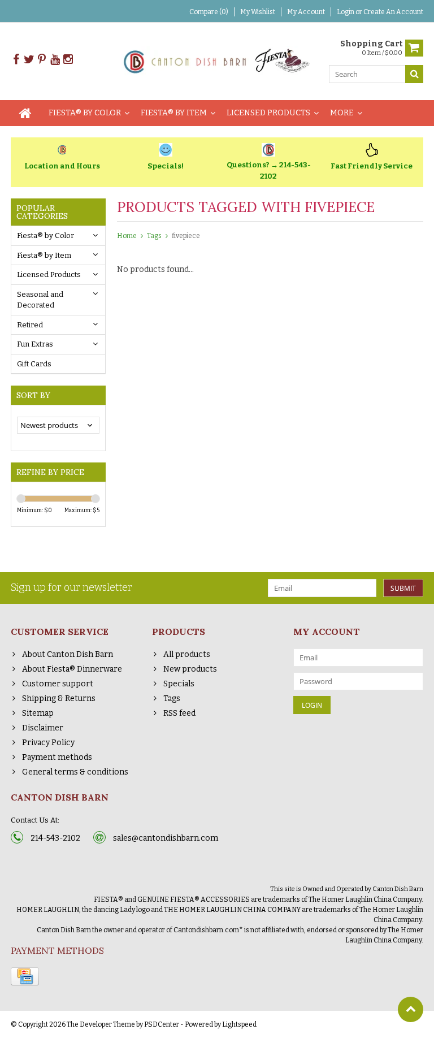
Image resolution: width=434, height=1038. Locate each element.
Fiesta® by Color (85, 113)
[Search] (414, 74)
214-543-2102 (55, 838)
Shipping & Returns (59, 698)
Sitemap (38, 713)
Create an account (393, 12)
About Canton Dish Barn (67, 654)
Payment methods (57, 757)
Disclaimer (42, 728)
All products (186, 654)
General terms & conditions (75, 772)
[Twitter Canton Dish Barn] (29, 60)
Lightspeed (239, 1024)
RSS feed (179, 713)
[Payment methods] (25, 976)
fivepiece (186, 236)
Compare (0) (208, 12)
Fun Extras (35, 344)
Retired (30, 325)
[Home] (25, 113)
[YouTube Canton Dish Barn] (55, 60)
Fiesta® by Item (174, 113)
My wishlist (257, 12)
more (342, 113)
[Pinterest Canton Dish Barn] (42, 60)
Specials (178, 684)
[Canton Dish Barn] (217, 61)
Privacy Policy (48, 742)
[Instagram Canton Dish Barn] (68, 60)
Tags (154, 236)
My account (306, 12)
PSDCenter (161, 1024)
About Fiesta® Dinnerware (72, 669)
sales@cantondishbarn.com (165, 838)
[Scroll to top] (410, 1009)
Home (127, 236)
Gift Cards (34, 364)
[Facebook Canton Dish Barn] (16, 60)
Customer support (57, 684)
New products (190, 669)
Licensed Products (268, 113)
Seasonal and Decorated (40, 300)
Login (346, 12)
